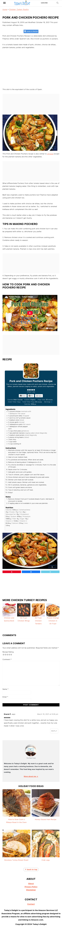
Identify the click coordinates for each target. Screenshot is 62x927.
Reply (54, 731)
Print (24, 396)
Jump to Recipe (32, 31)
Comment (7, 659)
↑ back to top (31, 869)
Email (5, 697)
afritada (50, 154)
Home (5, 9)
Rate (40, 396)
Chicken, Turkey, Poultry (19, 9)
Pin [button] (31, 396)
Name (5, 689)
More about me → (31, 776)
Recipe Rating (8, 652)
